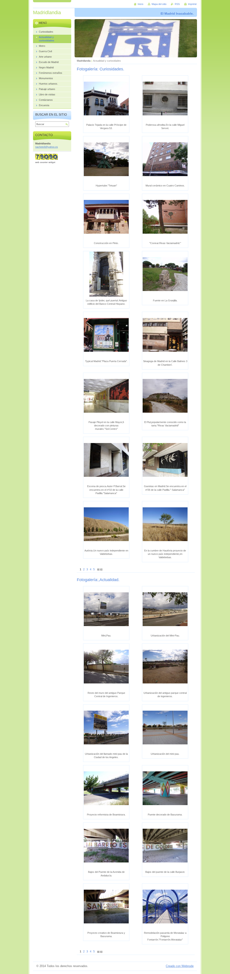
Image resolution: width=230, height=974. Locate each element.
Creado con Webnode (180, 966)
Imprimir (192, 4)
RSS (177, 4)
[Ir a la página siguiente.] (98, 569)
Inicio (140, 4)
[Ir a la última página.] (101, 569)
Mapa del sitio (159, 4)
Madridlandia (84, 60)
